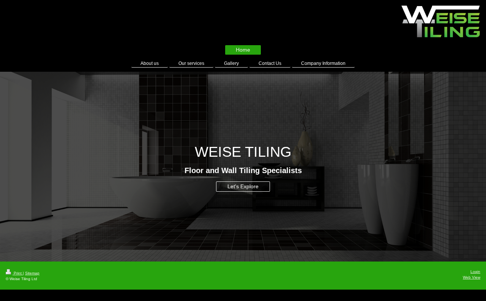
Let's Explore (243, 186)
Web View (471, 277)
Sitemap (32, 273)
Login (475, 271)
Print (18, 273)
